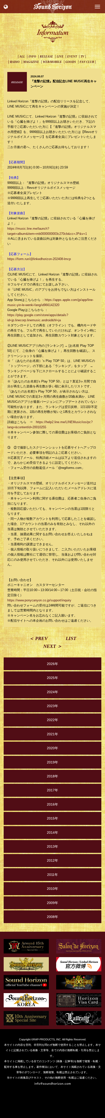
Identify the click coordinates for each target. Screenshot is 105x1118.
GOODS (70, 62)
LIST (71, 638)
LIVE (60, 56)
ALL (22, 56)
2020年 (52, 748)
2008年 (52, 917)
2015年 (52, 818)
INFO (32, 56)
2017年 (52, 790)
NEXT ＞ (52, 646)
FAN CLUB (87, 62)
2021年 (52, 734)
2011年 (52, 875)
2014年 (52, 832)
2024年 (52, 692)
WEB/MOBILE (52, 62)
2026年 (52, 664)
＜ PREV (38, 638)
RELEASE (46, 56)
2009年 (52, 903)
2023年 (52, 706)
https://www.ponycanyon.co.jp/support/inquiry (39, 600)
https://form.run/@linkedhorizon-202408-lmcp (39, 259)
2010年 (52, 889)
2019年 (52, 762)
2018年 (52, 776)
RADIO (15, 62)
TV (82, 56)
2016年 (52, 804)
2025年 (52, 678)
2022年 (52, 720)
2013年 (52, 846)
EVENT (72, 56)
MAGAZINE (31, 62)
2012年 (52, 860)
